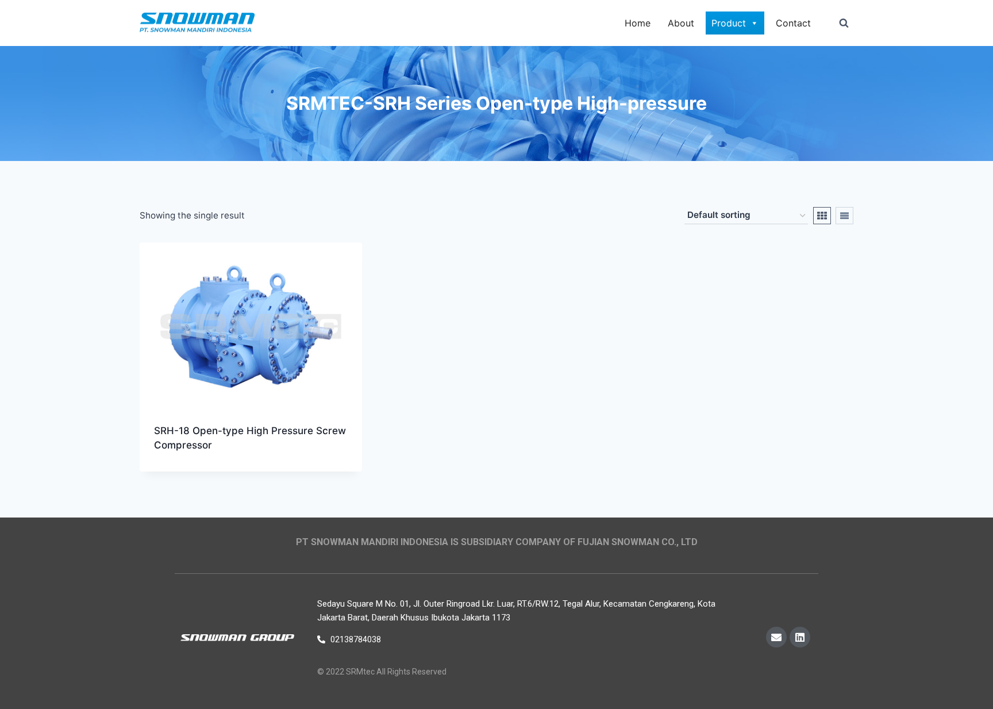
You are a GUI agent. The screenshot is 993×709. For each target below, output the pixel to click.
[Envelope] (776, 637)
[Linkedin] (800, 637)
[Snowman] (197, 23)
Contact (793, 23)
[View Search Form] (843, 23)
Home (638, 23)
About (681, 23)
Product (728, 23)
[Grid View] (822, 215)
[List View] (844, 215)
